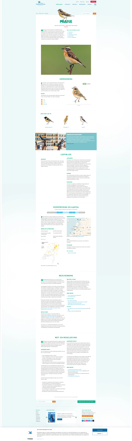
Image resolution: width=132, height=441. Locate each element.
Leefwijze (70, 33)
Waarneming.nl (81, 236)
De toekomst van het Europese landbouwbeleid (77, 308)
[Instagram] (87, 421)
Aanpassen (99, 433)
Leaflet (74, 235)
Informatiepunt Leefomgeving (73, 376)
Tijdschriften (38, 418)
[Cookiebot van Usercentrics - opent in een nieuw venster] (30, 439)
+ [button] (68, 219)
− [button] (68, 220)
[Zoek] (95, 4)
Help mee (74, 4)
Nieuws (37, 411)
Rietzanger (65, 127)
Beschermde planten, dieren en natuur (75, 370)
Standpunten (38, 421)
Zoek (94, 13)
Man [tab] (84, 83)
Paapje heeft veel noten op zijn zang (75, 303)
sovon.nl (44, 239)
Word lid (59, 419)
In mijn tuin (67, 4)
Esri (79, 235)
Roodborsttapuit (48, 127)
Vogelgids (46, 13)
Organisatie (38, 414)
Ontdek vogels (59, 4)
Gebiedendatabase (71, 373)
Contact (89, 4)
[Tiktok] (93, 421)
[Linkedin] (89, 421)
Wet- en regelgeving (72, 37)
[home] (40, 3)
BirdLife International (72, 252)
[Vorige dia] (46, 421)
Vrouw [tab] (88, 83)
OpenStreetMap (83, 235)
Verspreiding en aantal (72, 34)
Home (37, 13)
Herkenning (70, 32)
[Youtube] (85, 421)
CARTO (90, 235)
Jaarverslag (38, 417)
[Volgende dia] (76, 421)
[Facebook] (83, 421)
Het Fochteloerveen (71, 296)
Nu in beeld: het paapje (72, 300)
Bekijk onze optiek (70, 143)
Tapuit (83, 127)
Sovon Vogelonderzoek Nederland (74, 295)
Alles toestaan (99, 430)
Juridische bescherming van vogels (74, 369)
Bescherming (82, 4)
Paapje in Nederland (72, 311)
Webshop (87, 1)
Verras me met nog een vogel (86, 401)
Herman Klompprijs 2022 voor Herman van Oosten (77, 301)
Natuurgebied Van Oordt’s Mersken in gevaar (76, 304)
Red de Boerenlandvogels (50, 316)
